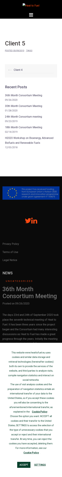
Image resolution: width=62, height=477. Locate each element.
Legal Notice (9, 260)
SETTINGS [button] (40, 465)
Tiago (29, 50)
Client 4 (18, 69)
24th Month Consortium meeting (23, 116)
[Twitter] (28, 222)
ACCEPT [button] (24, 465)
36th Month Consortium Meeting (23, 95)
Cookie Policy (39, 411)
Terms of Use (10, 252)
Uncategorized (19, 281)
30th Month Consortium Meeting (23, 106)
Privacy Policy (10, 243)
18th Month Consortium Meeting (23, 127)
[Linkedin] (34, 222)
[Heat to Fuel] (31, 5)
